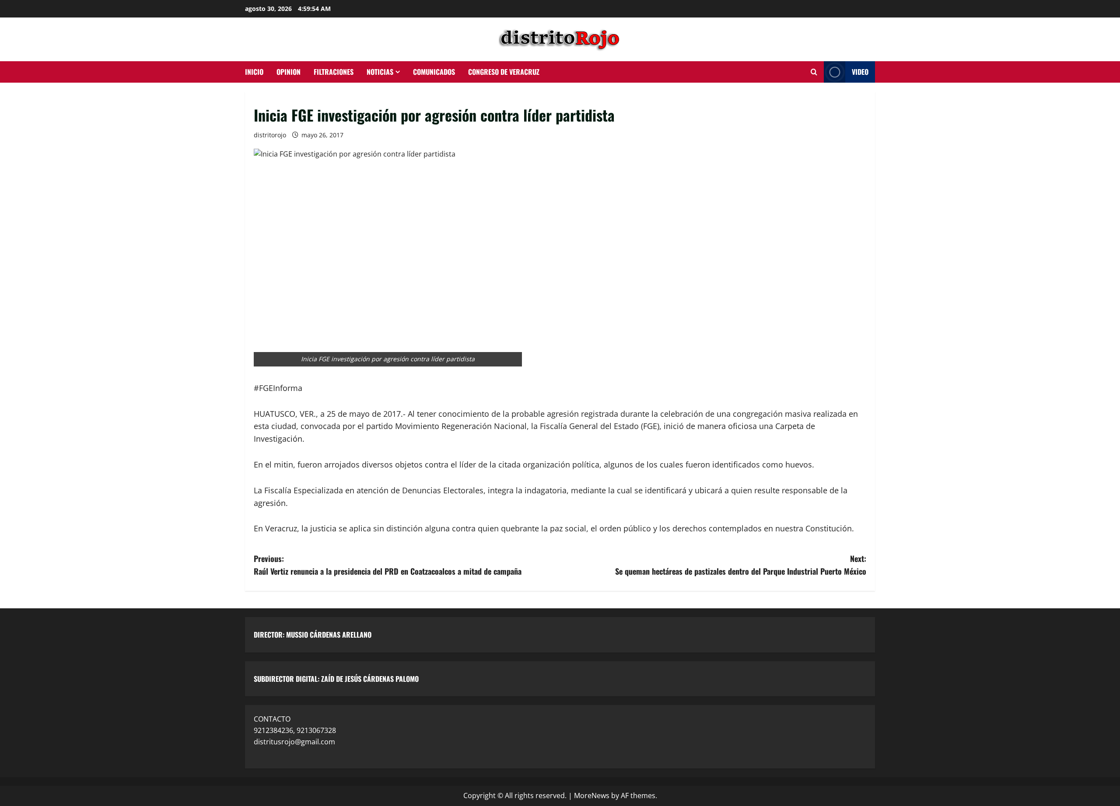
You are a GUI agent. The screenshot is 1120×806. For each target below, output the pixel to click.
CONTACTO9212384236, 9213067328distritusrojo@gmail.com (295, 730)
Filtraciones (334, 71)
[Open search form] (814, 72)
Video (860, 71)
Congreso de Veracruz (503, 71)
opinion (288, 71)
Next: (740, 565)
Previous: (388, 565)
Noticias (380, 71)
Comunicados (434, 71)
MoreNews (591, 795)
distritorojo (270, 135)
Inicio (254, 71)
